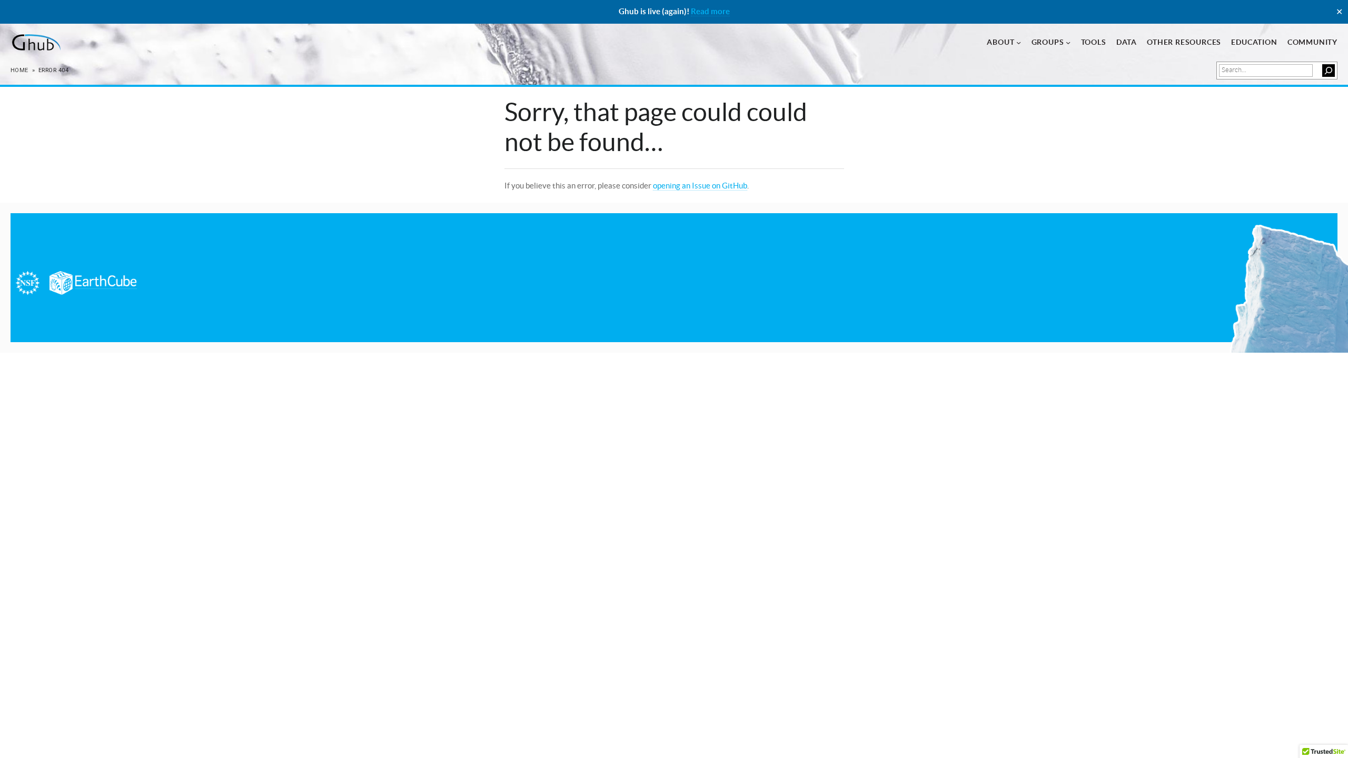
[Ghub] (36, 42)
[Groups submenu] (1068, 42)
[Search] (1328, 70)
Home (19, 70)
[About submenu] (1018, 42)
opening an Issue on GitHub (700, 185)
